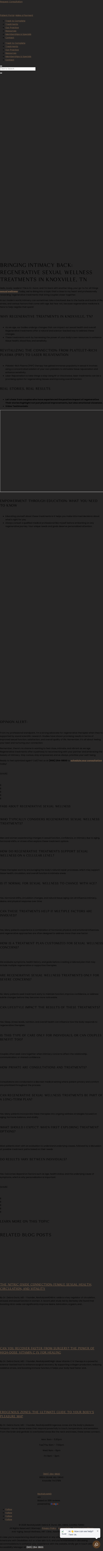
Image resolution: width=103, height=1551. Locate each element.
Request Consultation (11, 1)
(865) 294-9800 (51, 1474)
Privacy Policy (49, 1528)
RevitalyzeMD (44, 1493)
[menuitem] (15, 20)
